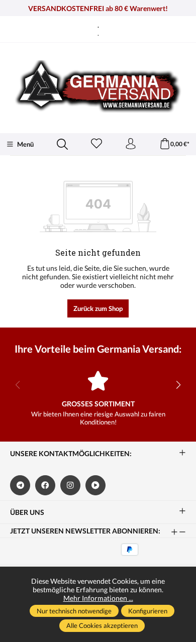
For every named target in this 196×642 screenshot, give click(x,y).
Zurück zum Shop (98, 308)
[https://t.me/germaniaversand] (20, 485)
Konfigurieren (147, 611)
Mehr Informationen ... (98, 598)
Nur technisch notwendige (74, 611)
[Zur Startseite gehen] (98, 86)
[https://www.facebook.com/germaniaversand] (45, 485)
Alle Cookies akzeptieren (102, 625)
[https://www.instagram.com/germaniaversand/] (70, 485)
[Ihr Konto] (130, 144)
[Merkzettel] (96, 144)
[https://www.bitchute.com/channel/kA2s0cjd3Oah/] (95, 485)
